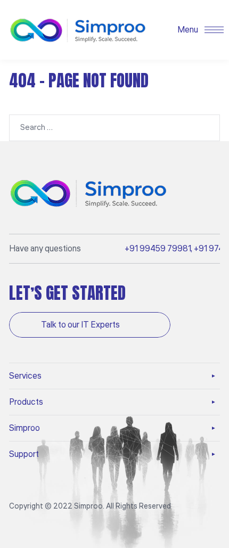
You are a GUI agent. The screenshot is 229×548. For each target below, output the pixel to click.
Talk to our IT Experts (81, 325)
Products (26, 402)
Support (24, 454)
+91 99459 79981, (158, 249)
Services (25, 376)
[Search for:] (114, 127)
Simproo (24, 428)
